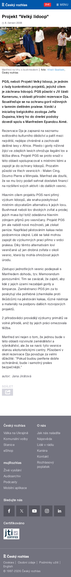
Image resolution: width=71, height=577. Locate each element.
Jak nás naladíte (49, 433)
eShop (8, 451)
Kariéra (42, 451)
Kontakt (43, 456)
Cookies (8, 562)
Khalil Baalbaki (56, 69)
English (8, 566)
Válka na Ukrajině (16, 433)
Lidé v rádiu (45, 445)
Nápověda (44, 439)
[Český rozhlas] (14, 4)
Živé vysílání (12, 470)
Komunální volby (16, 439)
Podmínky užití (49, 562)
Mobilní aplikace (15, 488)
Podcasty (10, 482)
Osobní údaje (27, 562)
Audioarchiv (12, 476)
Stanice (9, 445)
